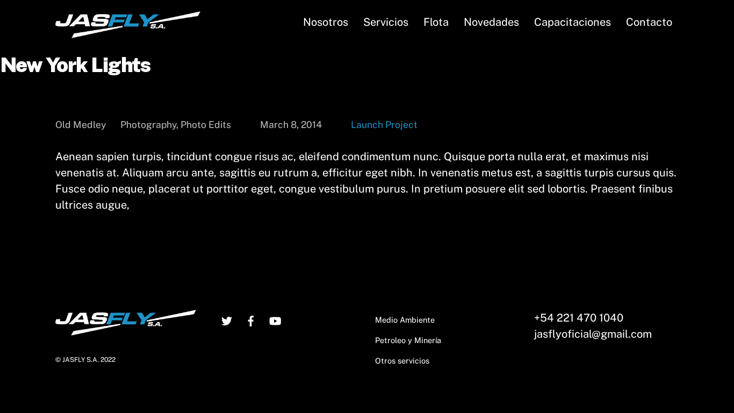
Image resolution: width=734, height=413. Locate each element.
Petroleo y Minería (408, 340)
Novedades (491, 22)
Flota (436, 22)
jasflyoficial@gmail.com (593, 333)
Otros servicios (402, 360)
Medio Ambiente (405, 319)
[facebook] (251, 319)
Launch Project (384, 124)
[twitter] (227, 319)
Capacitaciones (572, 22)
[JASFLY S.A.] (127, 32)
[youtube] (275, 319)
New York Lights (75, 65)
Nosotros (325, 22)
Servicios (385, 22)
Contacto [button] (649, 22)
